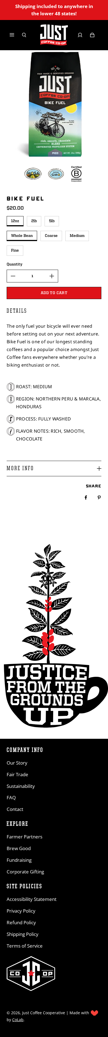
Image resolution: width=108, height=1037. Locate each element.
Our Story (17, 763)
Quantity (14, 264)
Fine (15, 250)
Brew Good (19, 848)
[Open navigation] (16, 35)
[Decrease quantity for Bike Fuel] (13, 276)
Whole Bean (22, 236)
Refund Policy (21, 922)
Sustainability (21, 786)
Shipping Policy (22, 934)
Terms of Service (25, 946)
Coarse (51, 236)
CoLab (18, 1019)
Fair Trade (17, 774)
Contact (15, 809)
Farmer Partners (24, 836)
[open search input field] (24, 35)
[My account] (80, 35)
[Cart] (92, 35)
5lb (52, 221)
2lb (34, 221)
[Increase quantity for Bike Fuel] (52, 276)
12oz (15, 221)
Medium (77, 236)
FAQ (11, 797)
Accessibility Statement (31, 899)
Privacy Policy (21, 911)
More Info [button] (20, 468)
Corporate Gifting (25, 871)
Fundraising (19, 860)
